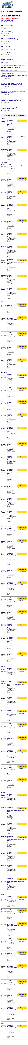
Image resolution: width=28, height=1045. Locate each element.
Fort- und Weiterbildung (7, 20)
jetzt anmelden (22, 121)
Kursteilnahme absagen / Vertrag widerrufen (14, 115)
